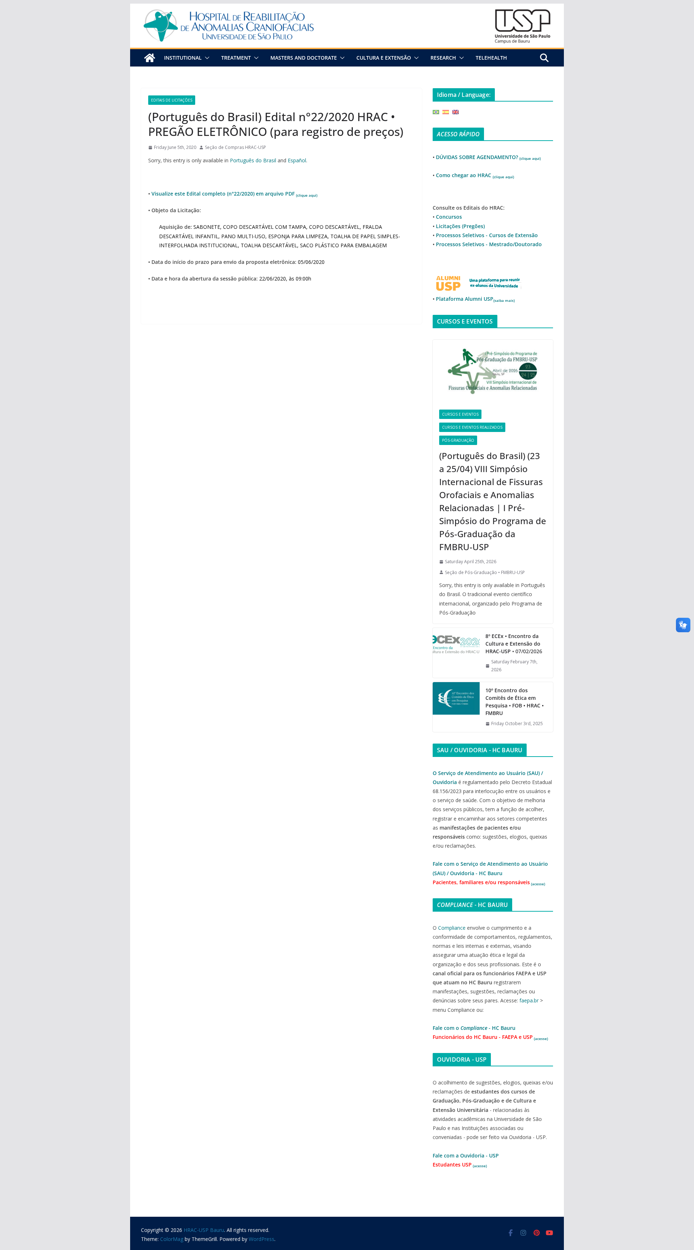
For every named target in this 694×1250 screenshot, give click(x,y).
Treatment (236, 57)
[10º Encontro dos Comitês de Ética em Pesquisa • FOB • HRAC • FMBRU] (456, 707)
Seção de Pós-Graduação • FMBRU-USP (485, 572)
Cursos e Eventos (460, 414)
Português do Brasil (253, 160)
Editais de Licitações (171, 100)
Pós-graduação (458, 440)
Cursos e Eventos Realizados (472, 427)
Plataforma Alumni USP (475, 298)
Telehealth (491, 57)
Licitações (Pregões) (460, 226)
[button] (206, 58)
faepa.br (529, 1000)
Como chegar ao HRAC (475, 175)
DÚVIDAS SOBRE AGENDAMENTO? (488, 157)
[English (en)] (455, 111)
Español (297, 160)
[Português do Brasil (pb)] (436, 111)
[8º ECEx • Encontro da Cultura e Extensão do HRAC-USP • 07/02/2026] (456, 653)
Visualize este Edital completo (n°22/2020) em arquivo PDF (234, 193)
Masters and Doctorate (303, 57)
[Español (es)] (445, 111)
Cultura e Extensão (383, 57)
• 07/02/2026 (513, 644)
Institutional (183, 57)
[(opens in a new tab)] (493, 371)
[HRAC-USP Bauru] (347, 9)
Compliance (452, 927)
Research (443, 57)
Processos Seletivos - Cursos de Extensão (487, 235)
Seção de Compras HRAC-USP (235, 147)
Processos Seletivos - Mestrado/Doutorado (489, 244)
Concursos (449, 216)
